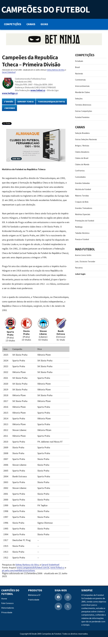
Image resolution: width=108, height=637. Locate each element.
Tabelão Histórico (82, 233)
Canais (30, 24)
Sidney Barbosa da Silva (55, 70)
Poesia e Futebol (82, 239)
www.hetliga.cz (10, 93)
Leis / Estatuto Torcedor (85, 261)
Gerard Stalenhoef (8, 72)
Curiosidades (80, 177)
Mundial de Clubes (82, 92)
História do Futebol (83, 189)
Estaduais (79, 61)
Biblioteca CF (34, 595)
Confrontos (80, 170)
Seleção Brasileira (82, 133)
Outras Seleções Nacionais (86, 139)
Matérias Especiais (82, 214)
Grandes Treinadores (83, 208)
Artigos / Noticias (82, 145)
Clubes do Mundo (82, 164)
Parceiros (79, 267)
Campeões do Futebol (45, 9)
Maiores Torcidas (82, 195)
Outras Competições (83, 111)
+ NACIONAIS (9, 108)
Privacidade (6, 612)
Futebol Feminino (82, 117)
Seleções (79, 98)
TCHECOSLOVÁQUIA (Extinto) (51, 101)
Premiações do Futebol (84, 220)
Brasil (77, 67)
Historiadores (7, 607)
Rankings (79, 227)
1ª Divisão (8, 101)
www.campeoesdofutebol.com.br (33, 567)
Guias (44, 24)
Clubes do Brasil (81, 158)
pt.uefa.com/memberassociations (18, 570)
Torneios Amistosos (83, 105)
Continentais (80, 79)
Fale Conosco (7, 603)
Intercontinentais (82, 86)
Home (4, 598)
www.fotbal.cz (37, 90)
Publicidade (33, 599)
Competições (12, 24)
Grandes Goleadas (82, 183)
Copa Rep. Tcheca (25, 101)
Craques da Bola (81, 202)
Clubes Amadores (82, 152)
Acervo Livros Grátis (83, 255)
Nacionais (79, 73)
